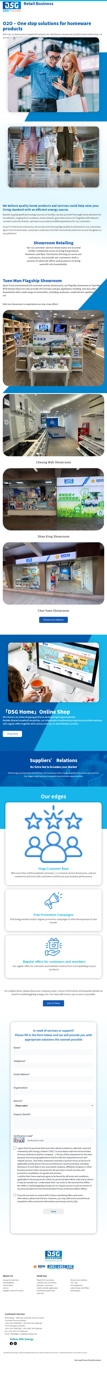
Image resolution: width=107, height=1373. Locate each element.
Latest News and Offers (79, 1288)
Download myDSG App (46, 1290)
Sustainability (8, 1282)
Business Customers (45, 1285)
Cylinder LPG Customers (46, 1282)
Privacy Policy (87, 1360)
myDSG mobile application (47, 1288)
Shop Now (12, 733)
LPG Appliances (76, 1285)
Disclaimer (97, 1360)
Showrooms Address (78, 1280)
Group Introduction (11, 1280)
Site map (78, 1360)
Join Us (6, 1288)
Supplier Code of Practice (13, 1290)
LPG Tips (74, 1282)
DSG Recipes (75, 1290)
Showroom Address (53, 619)
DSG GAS (40, 1293)
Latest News (8, 1285)
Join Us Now (53, 1003)
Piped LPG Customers (45, 1280)
